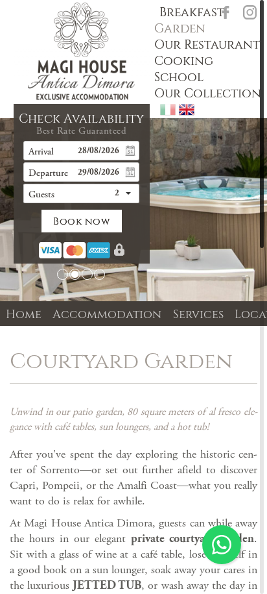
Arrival (41, 152)
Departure (48, 174)
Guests (41, 195)
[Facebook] (225, 12)
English (186, 110)
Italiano (168, 110)
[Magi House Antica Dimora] (81, 51)
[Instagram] (250, 12)
